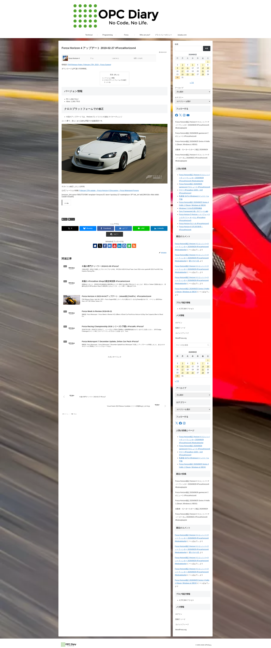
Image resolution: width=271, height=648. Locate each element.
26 (193, 74)
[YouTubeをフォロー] (114, 246)
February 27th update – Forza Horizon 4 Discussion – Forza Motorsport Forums (109, 190)
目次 (111, 74)
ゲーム (72, 219)
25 (188, 74)
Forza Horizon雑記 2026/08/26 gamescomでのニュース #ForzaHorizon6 (192, 134)
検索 (176, 44)
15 (208, 68)
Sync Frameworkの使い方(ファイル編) (193, 211)
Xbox (65, 219)
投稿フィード (180, 328)
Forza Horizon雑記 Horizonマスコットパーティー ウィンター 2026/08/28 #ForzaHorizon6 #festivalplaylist (192, 125)
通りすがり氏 (194, 261)
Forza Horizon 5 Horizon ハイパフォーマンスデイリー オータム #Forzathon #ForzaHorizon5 (194, 218)
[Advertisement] (114, 373)
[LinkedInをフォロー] (119, 246)
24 (182, 74)
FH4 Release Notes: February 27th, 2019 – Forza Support (89, 65)
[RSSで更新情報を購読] (134, 246)
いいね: (108, 82)
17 (182, 71)
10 (182, 68)
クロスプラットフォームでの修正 (115, 80)
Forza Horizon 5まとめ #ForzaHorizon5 (194, 223)
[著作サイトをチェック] (95, 246)
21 (203, 71)
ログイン (178, 323)
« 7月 (192, 83)
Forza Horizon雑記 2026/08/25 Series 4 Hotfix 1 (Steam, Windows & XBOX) (192, 143)
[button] (114, 234)
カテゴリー (179, 97)
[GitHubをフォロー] (124, 246)
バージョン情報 (109, 78)
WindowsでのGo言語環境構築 (190, 208)
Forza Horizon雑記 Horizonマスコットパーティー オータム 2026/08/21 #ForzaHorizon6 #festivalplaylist (192, 158)
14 (203, 68)
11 (188, 68)
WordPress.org (181, 338)
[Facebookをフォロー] (105, 246)
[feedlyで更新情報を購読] (129, 246)
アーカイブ (179, 88)
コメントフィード (182, 333)
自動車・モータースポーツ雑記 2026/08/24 (191, 149)
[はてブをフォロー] (110, 246)
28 (203, 74)
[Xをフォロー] (100, 246)
